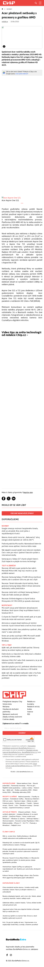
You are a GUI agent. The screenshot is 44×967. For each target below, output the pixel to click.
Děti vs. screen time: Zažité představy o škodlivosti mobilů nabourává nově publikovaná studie (20, 837)
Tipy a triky (7, 645)
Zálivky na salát (32, 801)
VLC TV (25, 823)
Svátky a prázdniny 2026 (23, 790)
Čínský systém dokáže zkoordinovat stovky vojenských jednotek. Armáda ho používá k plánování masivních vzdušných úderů (21, 851)
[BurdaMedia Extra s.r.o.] (14, 695)
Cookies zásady (8, 719)
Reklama (6, 707)
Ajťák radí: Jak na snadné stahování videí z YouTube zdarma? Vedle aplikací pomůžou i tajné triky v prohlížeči (21, 675)
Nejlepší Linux (16, 825)
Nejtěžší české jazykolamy (11, 788)
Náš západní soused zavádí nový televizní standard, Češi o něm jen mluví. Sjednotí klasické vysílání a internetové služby (21, 552)
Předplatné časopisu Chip (12, 701)
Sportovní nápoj (19, 801)
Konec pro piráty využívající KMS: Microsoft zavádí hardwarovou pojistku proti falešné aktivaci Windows (21, 638)
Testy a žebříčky (9, 566)
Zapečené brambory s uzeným (19, 807)
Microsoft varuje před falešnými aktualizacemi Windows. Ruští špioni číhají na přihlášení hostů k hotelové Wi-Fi (21, 610)
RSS (28, 714)
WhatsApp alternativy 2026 (21, 792)
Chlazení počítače (24, 812)
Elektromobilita (7, 823)
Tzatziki (29, 803)
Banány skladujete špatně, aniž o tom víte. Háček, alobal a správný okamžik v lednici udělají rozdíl (22, 897)
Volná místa (7, 704)
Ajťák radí (10, 790)
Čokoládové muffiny (16, 799)
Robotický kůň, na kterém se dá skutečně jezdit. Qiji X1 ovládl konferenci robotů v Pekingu (21, 844)
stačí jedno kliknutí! (21, 74)
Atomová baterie (8, 821)
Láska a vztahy (27, 788)
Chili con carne (8, 801)
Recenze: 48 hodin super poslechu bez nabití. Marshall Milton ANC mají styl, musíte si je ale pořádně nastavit (19, 570)
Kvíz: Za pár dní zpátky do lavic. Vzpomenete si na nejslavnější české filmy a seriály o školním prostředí (20, 923)
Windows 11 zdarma (18, 818)
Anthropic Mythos (32, 818)
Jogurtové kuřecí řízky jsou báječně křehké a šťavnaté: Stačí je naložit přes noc (21, 910)
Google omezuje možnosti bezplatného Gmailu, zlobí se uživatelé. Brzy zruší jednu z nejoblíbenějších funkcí (20, 530)
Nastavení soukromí (10, 714)
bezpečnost (7, 605)
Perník (11, 805)
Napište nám (28, 492)
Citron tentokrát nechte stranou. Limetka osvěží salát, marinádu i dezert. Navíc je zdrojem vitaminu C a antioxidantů (21, 890)
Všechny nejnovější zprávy (22, 513)
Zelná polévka (20, 803)
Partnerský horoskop (18, 785)
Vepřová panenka (24, 796)
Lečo (16, 805)
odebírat (22, 733)
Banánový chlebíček (32, 799)
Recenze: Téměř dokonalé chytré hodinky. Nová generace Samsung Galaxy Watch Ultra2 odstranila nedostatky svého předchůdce (21, 585)
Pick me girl (31, 785)
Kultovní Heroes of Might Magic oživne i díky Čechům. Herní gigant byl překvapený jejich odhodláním (21, 877)
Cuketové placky (8, 803)
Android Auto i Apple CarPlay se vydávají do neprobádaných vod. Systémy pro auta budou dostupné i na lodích (22, 869)
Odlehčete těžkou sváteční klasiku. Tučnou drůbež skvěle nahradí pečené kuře (22, 904)
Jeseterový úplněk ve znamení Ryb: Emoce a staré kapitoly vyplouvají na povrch (20, 917)
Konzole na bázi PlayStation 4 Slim (27, 821)
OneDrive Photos (15, 816)
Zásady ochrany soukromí (12, 717)
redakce (5, 21)
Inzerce (30, 712)
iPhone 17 (17, 823)
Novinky (9, 9)
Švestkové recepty (26, 805)
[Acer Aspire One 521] (22, 197)
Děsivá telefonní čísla (24, 783)
